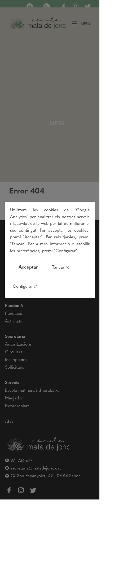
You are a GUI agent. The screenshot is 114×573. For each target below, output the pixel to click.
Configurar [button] (23, 287)
